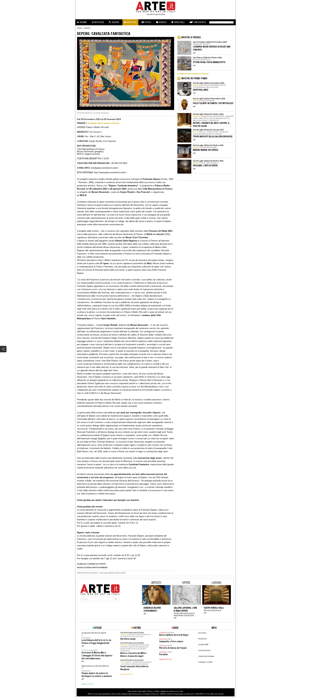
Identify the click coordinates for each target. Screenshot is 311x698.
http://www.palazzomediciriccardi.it (110, 172)
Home (83, 22)
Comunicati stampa (206, 656)
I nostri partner (204, 650)
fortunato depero (87, 573)
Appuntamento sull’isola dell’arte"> (96, 671)
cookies (156, 691)
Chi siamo (202, 633)
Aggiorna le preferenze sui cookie (172, 691)
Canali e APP (203, 644)
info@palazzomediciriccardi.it (104, 168)
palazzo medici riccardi (112, 573)
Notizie (99, 22)
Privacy (149, 691)
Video (163, 22)
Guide (115, 22)
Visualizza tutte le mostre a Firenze (103, 123)
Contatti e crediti (205, 662)
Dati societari (132, 691)
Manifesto (202, 639)
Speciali (179, 22)
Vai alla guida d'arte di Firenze (92, 567)
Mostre (132, 22)
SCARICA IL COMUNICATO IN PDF (91, 564)
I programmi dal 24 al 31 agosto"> (96, 638)
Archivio (200, 22)
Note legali (141, 691)
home (79, 28)
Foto (148, 22)
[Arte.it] (155, 6)
